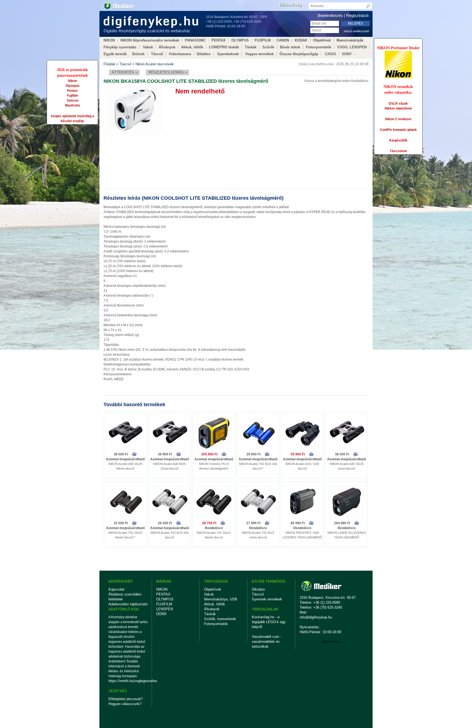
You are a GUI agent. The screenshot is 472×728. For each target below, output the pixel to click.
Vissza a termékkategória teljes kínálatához (336, 81)
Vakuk (148, 47)
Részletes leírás (166, 72)
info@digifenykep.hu (316, 617)
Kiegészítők (398, 140)
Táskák (250, 47)
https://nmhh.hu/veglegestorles (128, 681)
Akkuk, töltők (192, 47)
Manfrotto (72, 105)
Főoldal (109, 64)
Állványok (167, 47)
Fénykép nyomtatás (120, 47)
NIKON (109, 40)
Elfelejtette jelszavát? (125, 699)
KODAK (301, 40)
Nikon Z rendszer (398, 119)
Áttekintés (123, 72)
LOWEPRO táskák (224, 47)
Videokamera (180, 54)
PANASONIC (195, 40)
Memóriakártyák (350, 40)
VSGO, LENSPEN (352, 47)
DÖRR (161, 614)
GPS (263, 17)
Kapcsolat (116, 589)
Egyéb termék (115, 54)
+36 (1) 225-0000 (219, 21)
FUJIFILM (263, 40)
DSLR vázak (398, 103)
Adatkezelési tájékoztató (128, 604)
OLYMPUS (240, 40)
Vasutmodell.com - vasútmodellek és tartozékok (266, 642)
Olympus (72, 86)
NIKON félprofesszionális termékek (149, 40)
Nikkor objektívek (398, 108)
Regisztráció (357, 15)
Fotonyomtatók (318, 47)
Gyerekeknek (228, 54)
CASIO (330, 54)
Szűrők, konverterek (220, 619)
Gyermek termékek (267, 599)
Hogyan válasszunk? (124, 704)
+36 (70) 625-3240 (247, 21)
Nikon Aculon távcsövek (154, 64)
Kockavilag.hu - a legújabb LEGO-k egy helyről (269, 622)
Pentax (72, 91)
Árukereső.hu (331, 641)
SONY (347, 54)
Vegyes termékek (259, 54)
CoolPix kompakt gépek (398, 130)
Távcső (157, 54)
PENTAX (218, 40)
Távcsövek (398, 151)
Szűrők (268, 47)
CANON (282, 40)
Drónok (138, 54)
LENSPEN (164, 609)
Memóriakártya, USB (220, 599)
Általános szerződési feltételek (124, 596)
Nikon (72, 81)
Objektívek (322, 40)
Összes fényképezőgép (298, 54)
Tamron (72, 100)
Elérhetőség (290, 5)
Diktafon (204, 54)
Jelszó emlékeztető (356, 31)
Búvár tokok (290, 47)
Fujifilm (72, 96)
